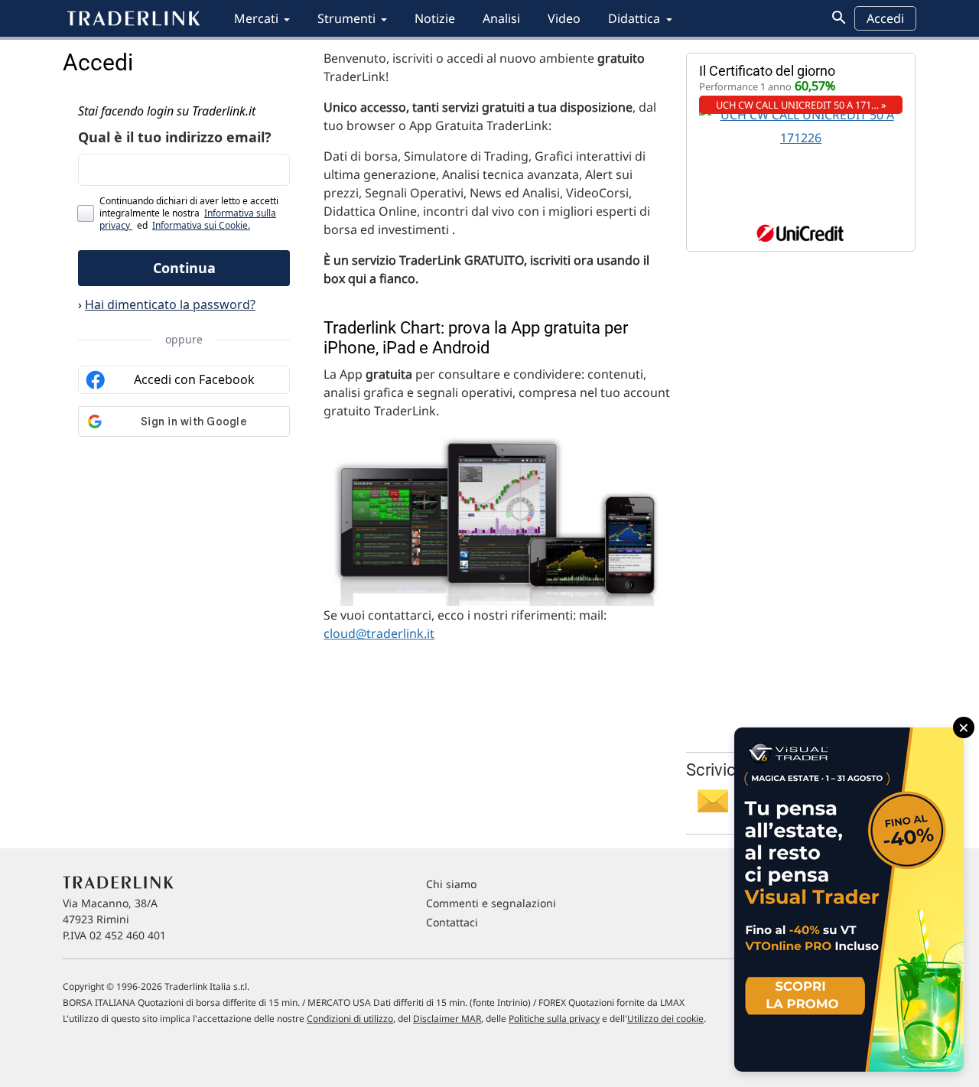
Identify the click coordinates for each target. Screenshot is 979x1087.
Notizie (435, 18)
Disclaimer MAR (447, 1018)
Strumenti (346, 18)
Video (564, 18)
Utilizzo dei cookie (665, 1018)
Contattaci (452, 922)
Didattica (634, 18)
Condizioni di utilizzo (350, 1018)
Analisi (501, 18)
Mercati (256, 18)
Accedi (885, 18)
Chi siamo (451, 884)
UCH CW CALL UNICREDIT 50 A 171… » (801, 105)
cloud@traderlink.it (379, 633)
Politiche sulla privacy (554, 1018)
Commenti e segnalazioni (491, 903)
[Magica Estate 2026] (849, 899)
